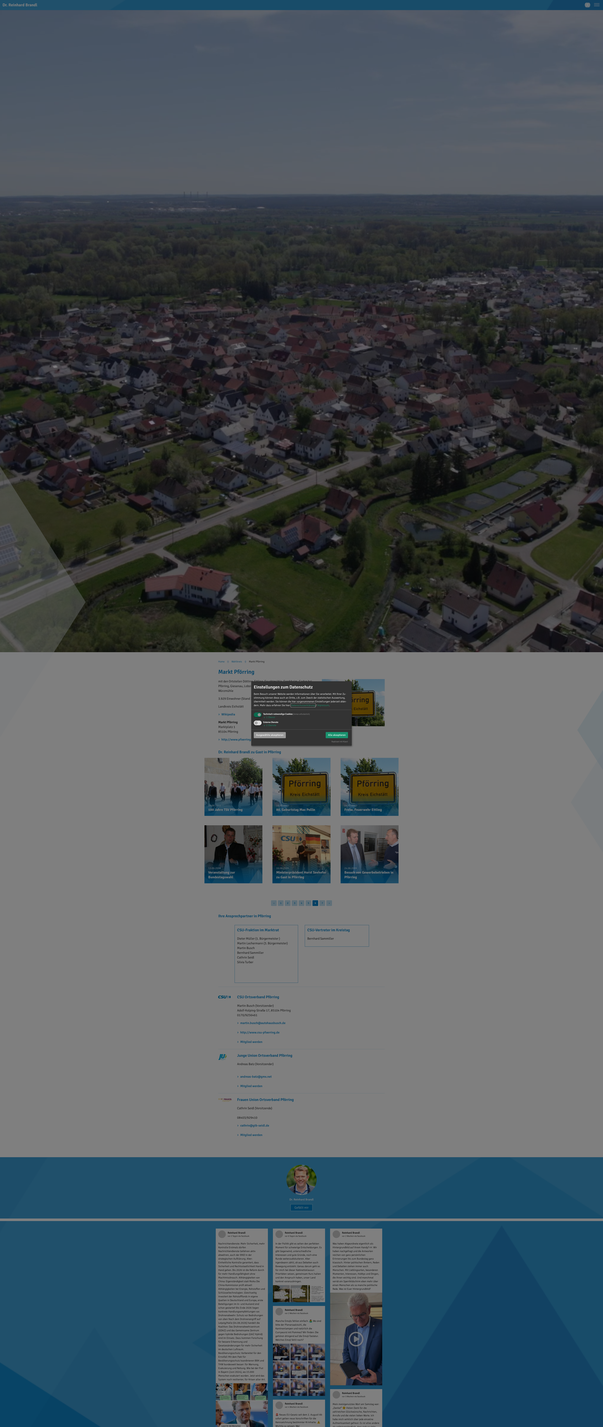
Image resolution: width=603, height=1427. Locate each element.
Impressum (323, 705)
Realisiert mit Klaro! (339, 741)
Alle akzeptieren (337, 735)
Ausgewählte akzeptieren (269, 735)
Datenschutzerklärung (303, 705)
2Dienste (269, 725)
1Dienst (269, 717)
